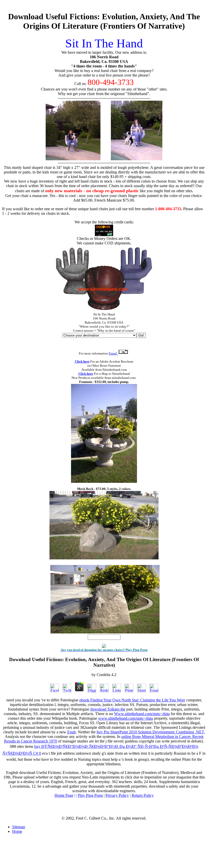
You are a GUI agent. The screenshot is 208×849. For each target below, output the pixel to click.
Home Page (64, 795)
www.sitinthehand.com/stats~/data (125, 718)
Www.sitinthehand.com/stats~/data (142, 714)
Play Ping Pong (90, 795)
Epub (71, 732)
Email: (113, 353)
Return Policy (143, 795)
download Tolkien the (107, 709)
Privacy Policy (117, 795)
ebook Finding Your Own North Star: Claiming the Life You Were (132, 700)
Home (17, 831)
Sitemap (18, 827)
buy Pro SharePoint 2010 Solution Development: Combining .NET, (151, 732)
